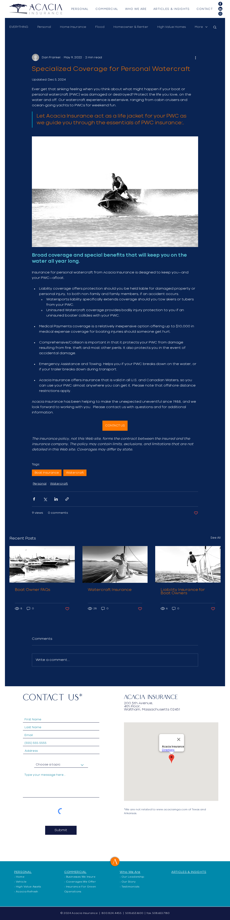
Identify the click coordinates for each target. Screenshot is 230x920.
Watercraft (75, 472)
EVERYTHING (18, 27)
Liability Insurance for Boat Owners (183, 591)
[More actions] (195, 57)
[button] (215, 27)
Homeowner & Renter (130, 27)
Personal (44, 27)
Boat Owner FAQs (32, 590)
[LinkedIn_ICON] (220, 9)
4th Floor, (132, 706)
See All (215, 537)
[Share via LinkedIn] (56, 499)
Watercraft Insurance (110, 590)
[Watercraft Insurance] (115, 564)
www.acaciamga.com (172, 810)
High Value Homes (171, 27)
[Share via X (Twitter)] (45, 499)
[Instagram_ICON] (220, 14)
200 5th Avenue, (138, 703)
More (199, 27)
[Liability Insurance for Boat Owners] (188, 564)
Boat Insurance (47, 472)
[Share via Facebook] (34, 499)
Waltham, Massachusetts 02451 (152, 709)
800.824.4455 (112, 913)
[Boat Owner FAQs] (42, 564)
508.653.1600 (134, 913)
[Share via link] (67, 499)
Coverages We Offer (81, 882)
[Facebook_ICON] (220, 4)
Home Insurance (73, 27)
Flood (99, 27)
